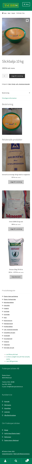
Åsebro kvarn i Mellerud (11, 440)
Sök (16, 461)
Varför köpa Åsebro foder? (12, 433)
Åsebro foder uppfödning (11, 296)
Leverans (7, 412)
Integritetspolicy (7, 454)
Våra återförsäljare (10, 415)
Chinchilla (7, 305)
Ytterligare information (9, 98)
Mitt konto (7, 405)
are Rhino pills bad (12, 354)
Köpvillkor (7, 408)
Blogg (6, 430)
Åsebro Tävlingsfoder (10, 299)
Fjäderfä (6, 308)
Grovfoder (7, 314)
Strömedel (7, 335)
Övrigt (13, 13)
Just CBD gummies (12, 361)
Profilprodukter (8, 326)
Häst (9, 13)
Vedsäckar (7, 344)
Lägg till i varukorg (17, 76)
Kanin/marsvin (8, 320)
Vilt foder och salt (9, 347)
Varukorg (24, 459)
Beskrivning (5, 93)
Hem (5, 13)
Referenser (7, 437)
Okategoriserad (8, 323)
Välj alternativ (16, 277)
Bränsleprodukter (9, 302)
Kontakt (7, 401)
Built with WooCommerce (22, 454)
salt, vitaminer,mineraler (23, 84)
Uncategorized (8, 338)
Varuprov (6, 341)
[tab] (16, 93)
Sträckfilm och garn (9, 332)
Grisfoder (6, 311)
